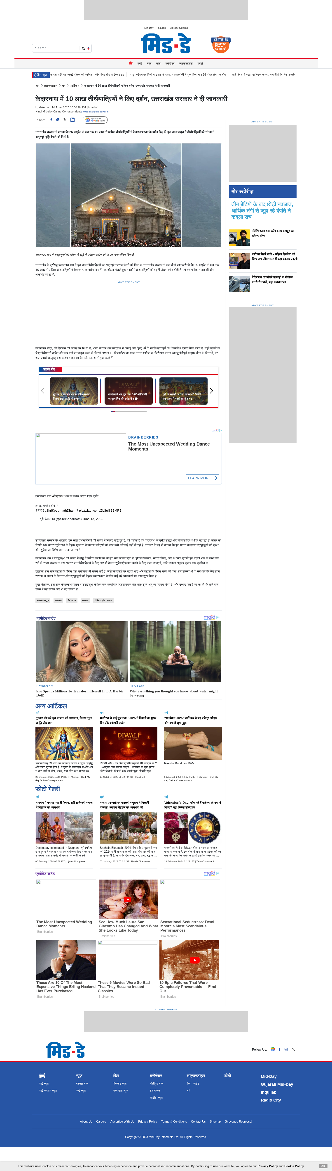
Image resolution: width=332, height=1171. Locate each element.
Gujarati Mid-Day (277, 1084)
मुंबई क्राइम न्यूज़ (48, 1090)
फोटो (200, 63)
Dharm (72, 600)
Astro (58, 600)
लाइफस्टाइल (186, 63)
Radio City (271, 1100)
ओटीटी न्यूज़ (156, 1097)
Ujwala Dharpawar (76, 861)
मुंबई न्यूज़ (44, 1083)
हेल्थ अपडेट (193, 1083)
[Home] (131, 63)
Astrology (43, 600)
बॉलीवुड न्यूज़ (156, 1083)
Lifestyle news (103, 600)
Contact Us (198, 1121)
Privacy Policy (147, 1121)
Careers (101, 1121)
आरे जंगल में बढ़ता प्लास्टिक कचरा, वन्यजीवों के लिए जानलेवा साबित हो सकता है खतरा (237, 74)
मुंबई (140, 63)
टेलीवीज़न (155, 1090)
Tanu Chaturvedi (205, 861)
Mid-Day (149, 27)
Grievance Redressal (238, 1121)
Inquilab (161, 27)
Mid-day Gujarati (179, 27)
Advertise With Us (122, 1121)
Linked (75, 120)
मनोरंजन (170, 63)
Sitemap (215, 1121)
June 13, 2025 (93, 519)
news (85, 600)
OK (323, 1166)
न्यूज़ (149, 63)
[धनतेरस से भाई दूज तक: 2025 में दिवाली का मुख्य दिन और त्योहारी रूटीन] (129, 391)
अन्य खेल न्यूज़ (120, 1090)
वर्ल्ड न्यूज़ (81, 1090)
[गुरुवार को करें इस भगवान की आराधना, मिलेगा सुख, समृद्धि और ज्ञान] (74, 391)
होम (37, 85)
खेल (158, 63)
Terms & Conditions (174, 1121)
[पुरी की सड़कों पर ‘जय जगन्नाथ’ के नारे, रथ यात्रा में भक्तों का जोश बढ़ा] (183, 391)
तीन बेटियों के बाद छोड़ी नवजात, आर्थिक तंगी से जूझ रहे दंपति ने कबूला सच (262, 210)
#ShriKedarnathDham (59, 510)
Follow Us (98, 120)
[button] (213, 393)
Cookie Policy (294, 1166)
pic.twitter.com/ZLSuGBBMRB (100, 510)
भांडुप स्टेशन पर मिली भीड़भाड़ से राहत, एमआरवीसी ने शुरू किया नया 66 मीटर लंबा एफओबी (137, 74)
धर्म (63, 85)
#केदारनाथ (58, 496)
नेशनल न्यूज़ (82, 1083)
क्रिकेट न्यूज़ (119, 1083)
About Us (86, 1121)
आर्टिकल (74, 85)
